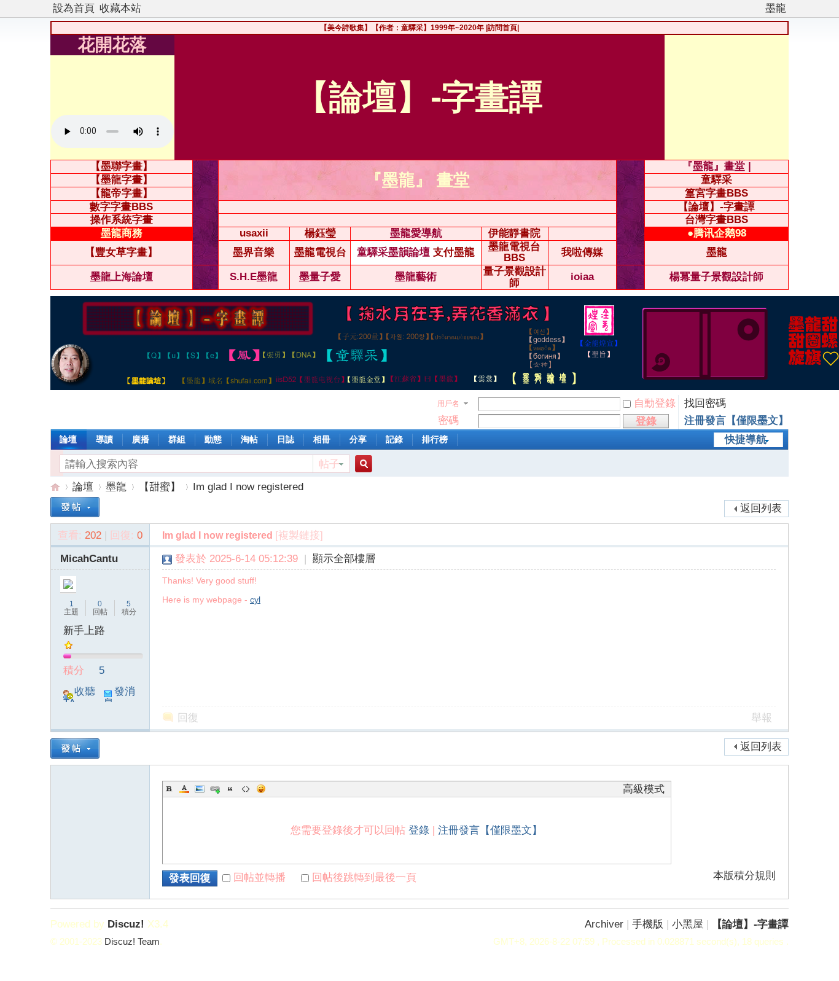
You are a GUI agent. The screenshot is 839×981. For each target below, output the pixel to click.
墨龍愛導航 (416, 233)
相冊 (321, 439)
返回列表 (761, 508)
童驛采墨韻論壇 (393, 252)
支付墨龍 (454, 252)
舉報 (761, 718)
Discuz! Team (132, 942)
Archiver (604, 924)
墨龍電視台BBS (514, 252)
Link (215, 789)
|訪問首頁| (502, 27)
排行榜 (435, 439)
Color (184, 789)
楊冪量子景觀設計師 (716, 277)
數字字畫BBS (121, 207)
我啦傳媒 (582, 252)
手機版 (647, 924)
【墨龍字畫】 (121, 180)
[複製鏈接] (299, 535)
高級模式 (644, 789)
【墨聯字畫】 (121, 166)
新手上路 (84, 630)
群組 (176, 439)
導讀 (104, 439)
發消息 (119, 697)
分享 (358, 439)
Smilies (261, 789)
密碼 (448, 420)
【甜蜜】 (160, 487)
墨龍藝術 (416, 277)
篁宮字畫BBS (716, 193)
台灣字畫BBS (716, 219)
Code (246, 789)
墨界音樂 (254, 252)
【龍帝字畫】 (121, 193)
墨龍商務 (121, 233)
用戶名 (448, 403)
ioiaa (582, 277)
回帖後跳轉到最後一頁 (364, 877)
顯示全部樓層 (344, 559)
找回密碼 (705, 403)
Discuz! (125, 924)
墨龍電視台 (320, 252)
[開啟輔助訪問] (760, 8)
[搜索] (361, 464)
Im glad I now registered (248, 487)
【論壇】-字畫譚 (716, 207)
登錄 (418, 830)
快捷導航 (746, 439)
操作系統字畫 (121, 219)
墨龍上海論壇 (121, 277)
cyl (255, 599)
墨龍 (775, 8)
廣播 (140, 439)
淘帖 (249, 439)
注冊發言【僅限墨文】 (736, 420)
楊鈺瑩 (320, 233)
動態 (213, 439)
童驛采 (716, 180)
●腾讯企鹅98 (716, 233)
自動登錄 (655, 403)
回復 (188, 718)
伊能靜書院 (514, 233)
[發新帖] (75, 507)
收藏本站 (120, 8)
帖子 (329, 464)
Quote (230, 789)
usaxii (254, 233)
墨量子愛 (320, 277)
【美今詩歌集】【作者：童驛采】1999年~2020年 (402, 27)
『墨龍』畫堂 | (716, 166)
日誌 (285, 439)
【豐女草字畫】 (121, 252)
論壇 (68, 439)
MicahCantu (89, 559)
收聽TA (79, 697)
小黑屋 (687, 924)
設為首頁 (74, 8)
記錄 (394, 439)
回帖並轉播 (259, 877)
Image (199, 789)
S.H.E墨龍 (254, 277)
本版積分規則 (744, 875)
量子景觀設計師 (514, 277)
